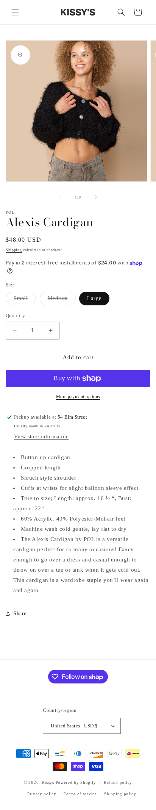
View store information (41, 436)
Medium (62, 300)
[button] (15, 12)
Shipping (14, 250)
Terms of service (80, 793)
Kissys (49, 782)
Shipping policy (120, 793)
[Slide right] (95, 197)
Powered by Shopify (76, 782)
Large (94, 298)
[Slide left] (60, 197)
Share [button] (20, 613)
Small (25, 300)
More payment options (78, 396)
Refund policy (118, 782)
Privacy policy (41, 793)
